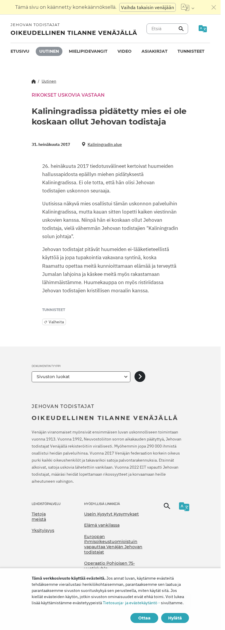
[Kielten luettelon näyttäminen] (187, 7)
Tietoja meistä (39, 516)
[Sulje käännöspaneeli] (214, 7)
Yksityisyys (43, 530)
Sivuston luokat (53, 376)
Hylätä (175, 618)
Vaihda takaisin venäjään (147, 7)
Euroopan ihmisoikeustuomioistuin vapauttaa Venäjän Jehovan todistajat (113, 544)
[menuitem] (20, 51)
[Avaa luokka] (139, 376)
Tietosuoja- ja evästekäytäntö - (131, 602)
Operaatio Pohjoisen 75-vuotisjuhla (109, 566)
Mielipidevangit (88, 51)
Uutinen (49, 51)
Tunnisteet (191, 51)
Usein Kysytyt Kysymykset (111, 514)
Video (124, 51)
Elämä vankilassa (102, 525)
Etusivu (20, 51)
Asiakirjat (155, 51)
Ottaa (144, 618)
